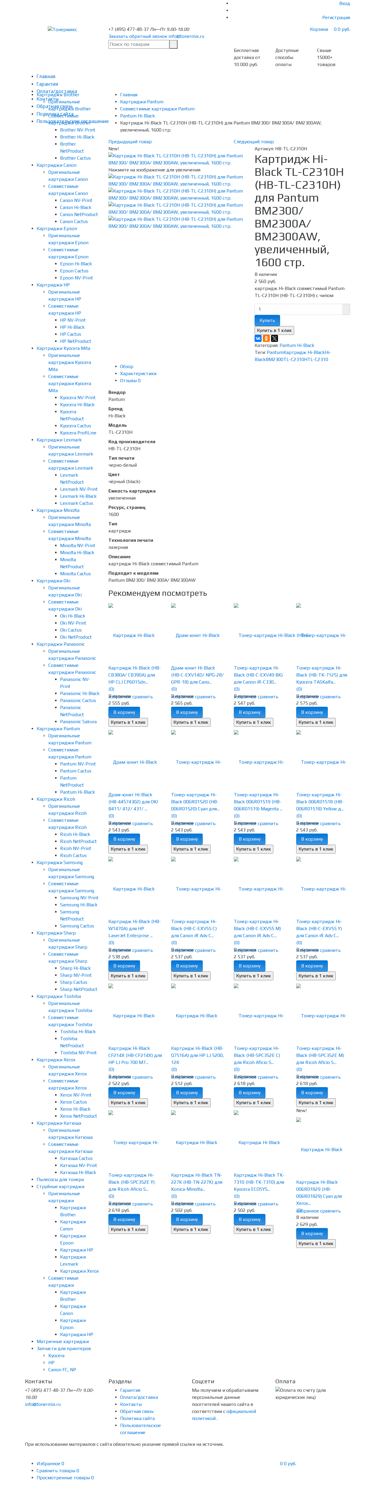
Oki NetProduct (76, 637)
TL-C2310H (295, 359)
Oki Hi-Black (72, 616)
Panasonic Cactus (78, 700)
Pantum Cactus (75, 771)
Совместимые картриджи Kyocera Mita (69, 383)
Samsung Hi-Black (79, 905)
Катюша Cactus (76, 1158)
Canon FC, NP (62, 1369)
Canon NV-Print (76, 200)
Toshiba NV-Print (78, 1052)
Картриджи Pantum (58, 728)
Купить (267, 320)
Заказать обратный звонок (137, 36)
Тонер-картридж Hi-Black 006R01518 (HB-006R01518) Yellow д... (320, 802)
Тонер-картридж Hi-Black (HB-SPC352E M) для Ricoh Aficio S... (320, 1055)
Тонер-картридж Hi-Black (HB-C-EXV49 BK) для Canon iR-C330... (258, 675)
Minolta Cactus (75, 573)
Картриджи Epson (57, 228)
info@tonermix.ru (186, 36)
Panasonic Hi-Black (80, 693)
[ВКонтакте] (258, 338)
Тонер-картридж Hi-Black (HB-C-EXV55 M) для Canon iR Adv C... (257, 928)
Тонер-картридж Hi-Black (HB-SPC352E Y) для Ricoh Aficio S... (131, 1182)
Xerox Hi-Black (75, 1109)
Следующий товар (254, 141)
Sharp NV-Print (76, 975)
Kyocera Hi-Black (77, 404)
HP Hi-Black (72, 327)
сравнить (142, 696)
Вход (344, 3)
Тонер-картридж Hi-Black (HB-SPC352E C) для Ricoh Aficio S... (257, 1055)
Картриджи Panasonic (61, 644)
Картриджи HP (53, 285)
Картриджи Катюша (59, 1123)
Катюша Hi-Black (78, 1172)
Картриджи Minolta (58, 510)
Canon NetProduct (79, 214)
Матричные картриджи (63, 1341)
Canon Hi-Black (75, 207)
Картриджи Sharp (56, 933)
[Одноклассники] (266, 338)
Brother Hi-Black (77, 137)
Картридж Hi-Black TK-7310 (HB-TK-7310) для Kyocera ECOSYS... (259, 1182)
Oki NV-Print (73, 623)
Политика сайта (137, 1418)
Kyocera (56, 1355)
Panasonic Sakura (78, 721)
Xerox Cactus (73, 1102)
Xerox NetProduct (78, 1116)
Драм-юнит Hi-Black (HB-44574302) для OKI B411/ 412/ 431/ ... (133, 802)
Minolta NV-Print (77, 545)
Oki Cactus (71, 630)
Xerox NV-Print (75, 1095)
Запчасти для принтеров (64, 1348)
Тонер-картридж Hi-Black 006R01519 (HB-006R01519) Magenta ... (258, 802)
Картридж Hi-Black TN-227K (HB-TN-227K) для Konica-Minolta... (196, 1182)
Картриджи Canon (56, 165)
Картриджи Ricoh (56, 799)
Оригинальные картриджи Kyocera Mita (69, 362)
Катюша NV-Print (78, 1165)
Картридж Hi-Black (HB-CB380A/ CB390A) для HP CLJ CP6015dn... (134, 675)
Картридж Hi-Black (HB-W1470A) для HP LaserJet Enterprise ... (134, 928)
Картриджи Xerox (56, 1059)
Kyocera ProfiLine (78, 433)
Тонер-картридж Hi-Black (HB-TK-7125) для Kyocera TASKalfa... (321, 675)
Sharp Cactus (73, 982)
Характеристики (138, 373)
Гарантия (47, 84)
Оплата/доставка (139, 1397)
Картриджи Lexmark (59, 440)
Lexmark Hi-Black (78, 496)
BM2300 (274, 359)
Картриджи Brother (58, 94)
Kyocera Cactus (75, 426)
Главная (46, 76)
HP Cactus (70, 334)
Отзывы (130, 380)
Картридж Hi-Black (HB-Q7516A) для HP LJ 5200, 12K (197, 1055)
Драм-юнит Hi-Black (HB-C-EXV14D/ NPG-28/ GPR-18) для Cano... (197, 675)
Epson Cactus (74, 271)
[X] (274, 338)
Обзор (126, 366)
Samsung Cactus (77, 926)
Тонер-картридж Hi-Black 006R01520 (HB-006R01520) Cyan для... (195, 802)
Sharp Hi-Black (75, 968)
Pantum (275, 352)
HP (51, 1362)
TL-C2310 (317, 359)
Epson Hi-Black (76, 263)
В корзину (124, 712)
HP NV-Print (73, 320)
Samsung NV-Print (79, 897)
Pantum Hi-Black (77, 792)
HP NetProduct (75, 341)
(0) (111, 689)
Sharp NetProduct (78, 989)
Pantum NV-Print (78, 764)
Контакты (131, 1404)
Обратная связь (137, 1411)
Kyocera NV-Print (78, 397)
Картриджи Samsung (60, 862)
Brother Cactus (75, 158)
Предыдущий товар (130, 141)
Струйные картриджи (60, 1186)
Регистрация (336, 17)
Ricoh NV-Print (75, 848)
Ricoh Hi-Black (75, 834)
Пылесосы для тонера (60, 1179)
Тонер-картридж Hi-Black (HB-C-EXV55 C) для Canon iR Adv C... (194, 928)
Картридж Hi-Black (304, 352)
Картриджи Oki (53, 580)
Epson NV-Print (76, 278)
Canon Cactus (74, 221)
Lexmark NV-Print (79, 489)
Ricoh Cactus (73, 855)
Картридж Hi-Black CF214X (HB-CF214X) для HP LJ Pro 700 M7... (135, 1055)
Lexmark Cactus (76, 503)
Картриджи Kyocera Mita (63, 348)
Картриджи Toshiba (59, 996)
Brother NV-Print (77, 130)
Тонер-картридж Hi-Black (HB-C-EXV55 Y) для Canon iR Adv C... (319, 928)
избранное (307, 1211)
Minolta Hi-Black (77, 552)
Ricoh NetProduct (78, 841)
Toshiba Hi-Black (78, 1031)
